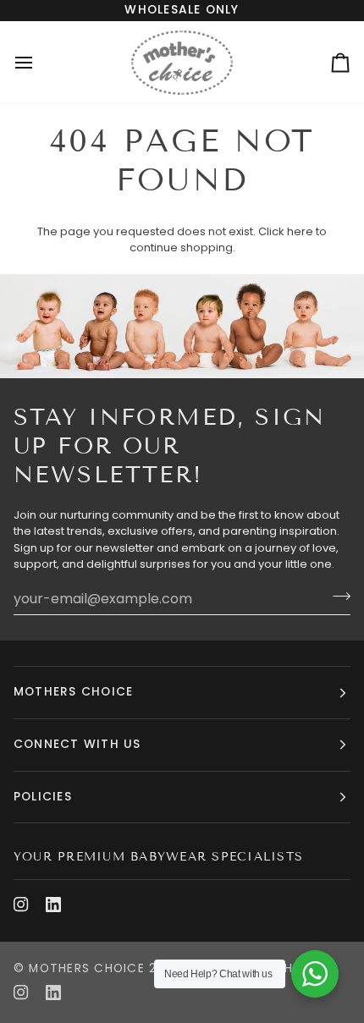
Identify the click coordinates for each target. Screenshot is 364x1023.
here (300, 231)
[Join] (336, 596)
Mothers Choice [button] (73, 692)
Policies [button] (43, 797)
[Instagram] (21, 904)
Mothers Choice (86, 968)
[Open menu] (39, 62)
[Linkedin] (53, 904)
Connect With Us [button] (77, 744)
